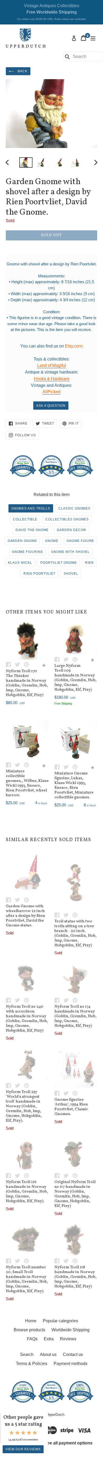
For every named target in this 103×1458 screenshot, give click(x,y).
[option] (25, 162)
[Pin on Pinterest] (28, 664)
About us (48, 1354)
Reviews (68, 1339)
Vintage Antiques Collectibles (51, 11)
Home (30, 1321)
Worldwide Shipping (71, 1330)
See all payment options (68, 1443)
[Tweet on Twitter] (19, 664)
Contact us (73, 1354)
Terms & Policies (31, 1363)
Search (27, 1354)
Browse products (29, 1330)
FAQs (32, 1339)
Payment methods (70, 1363)
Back (22, 71)
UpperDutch (55, 1415)
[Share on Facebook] (10, 664)
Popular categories (60, 1321)
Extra (49, 1339)
